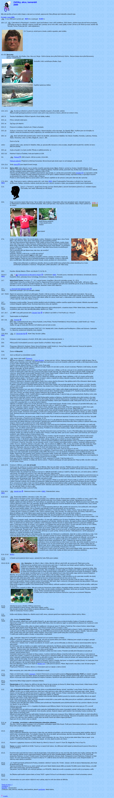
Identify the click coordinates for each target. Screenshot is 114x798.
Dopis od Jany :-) (7, 784)
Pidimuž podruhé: (15, 161)
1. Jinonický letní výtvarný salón (20, 289)
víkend (16, 164)
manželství (41, 789)
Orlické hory (17, 491)
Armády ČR (79, 173)
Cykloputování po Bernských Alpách (29, 275)
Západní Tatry (36, 312)
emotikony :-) (6, 786)
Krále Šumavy (39, 360)
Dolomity (17, 320)
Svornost (32, 674)
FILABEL (5, 796)
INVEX (12, 554)
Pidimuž (16, 157)
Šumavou (29, 358)
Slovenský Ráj (20, 333)
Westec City (41, 663)
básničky (4, 788)
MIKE (3, 183)
